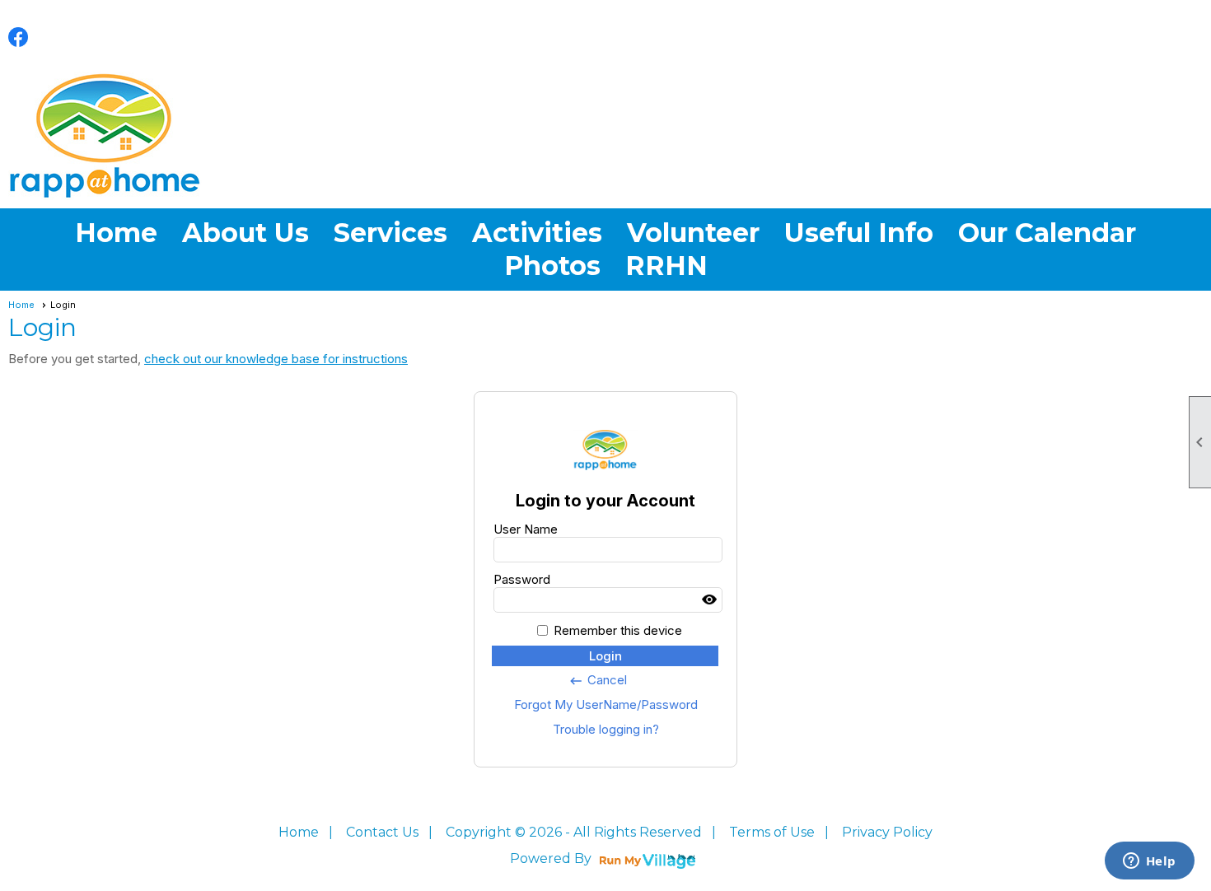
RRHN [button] (666, 266)
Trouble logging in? (606, 729)
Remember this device (618, 630)
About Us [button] (245, 233)
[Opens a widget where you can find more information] (1149, 862)
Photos (552, 266)
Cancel (597, 680)
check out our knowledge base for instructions (276, 358)
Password (521, 579)
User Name (525, 529)
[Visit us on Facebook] (18, 37)
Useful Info (858, 233)
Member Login (1175, 34)
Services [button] (390, 233)
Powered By (552, 858)
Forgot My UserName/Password (606, 704)
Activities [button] (537, 233)
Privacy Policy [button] (887, 832)
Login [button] (605, 656)
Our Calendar (1047, 233)
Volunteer (693, 233)
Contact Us (382, 832)
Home (116, 233)
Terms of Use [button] (772, 832)
